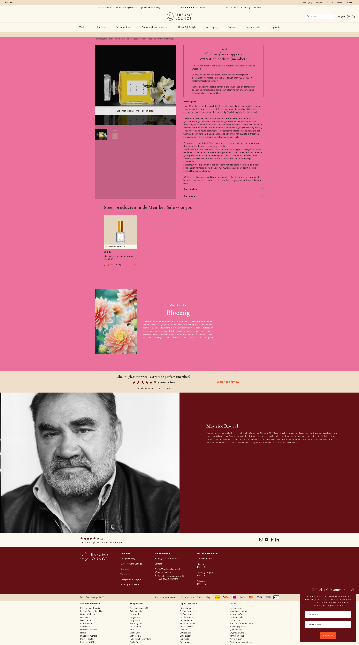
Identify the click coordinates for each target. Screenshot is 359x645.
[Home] (179, 16)
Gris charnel (135, 626)
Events (339, 2)
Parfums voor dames (189, 611)
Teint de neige (136, 611)
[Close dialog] (352, 590)
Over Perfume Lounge (131, 563)
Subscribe (328, 635)
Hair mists (184, 639)
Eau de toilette (186, 617)
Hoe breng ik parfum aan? (241, 623)
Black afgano (136, 623)
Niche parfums (186, 608)
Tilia (132, 629)
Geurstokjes (185, 632)
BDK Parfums (86, 623)
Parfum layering (237, 635)
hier (219, 92)
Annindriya (85, 626)
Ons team (125, 568)
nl (11, 2)
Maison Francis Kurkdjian (91, 611)
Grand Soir (135, 632)
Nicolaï (83, 632)
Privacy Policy (187, 597)
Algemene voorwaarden (166, 597)
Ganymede (135, 614)
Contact (348, 2)
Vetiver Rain (135, 635)
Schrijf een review (228, 381)
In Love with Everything (140, 639)
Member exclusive (117, 246)
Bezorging (307, 2)
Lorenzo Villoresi (87, 614)
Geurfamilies (190, 189)
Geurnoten (189, 196)
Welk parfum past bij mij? (241, 642)
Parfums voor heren (189, 614)
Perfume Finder (237, 617)
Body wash (185, 642)
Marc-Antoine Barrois (90, 608)
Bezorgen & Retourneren (167, 558)
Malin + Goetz (86, 639)
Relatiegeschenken (129, 584)
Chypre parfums (237, 632)
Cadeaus (184, 629)
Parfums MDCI (87, 642)
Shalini (122, 38)
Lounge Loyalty (127, 558)
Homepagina (101, 38)
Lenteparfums (236, 608)
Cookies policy (203, 597)
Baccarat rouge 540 (139, 608)
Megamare (135, 617)
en (6, 2)
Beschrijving (189, 101)
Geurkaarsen (185, 635)
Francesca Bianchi (88, 629)
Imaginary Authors (88, 635)
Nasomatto (85, 620)
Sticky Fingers (136, 642)
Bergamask (135, 620)
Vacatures (125, 574)
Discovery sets (186, 626)
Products (113, 38)
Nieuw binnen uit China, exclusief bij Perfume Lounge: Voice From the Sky (129, 7)
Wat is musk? (235, 639)
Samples (318, 2)
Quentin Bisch (236, 629)
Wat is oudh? (235, 620)
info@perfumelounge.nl (207, 80)
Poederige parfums (238, 626)
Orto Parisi (85, 617)
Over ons (329, 2)
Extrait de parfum (187, 623)
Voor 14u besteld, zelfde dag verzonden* (243, 7)
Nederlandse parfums (239, 611)
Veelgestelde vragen (130, 579)
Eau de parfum (186, 620)
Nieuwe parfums (237, 614)
